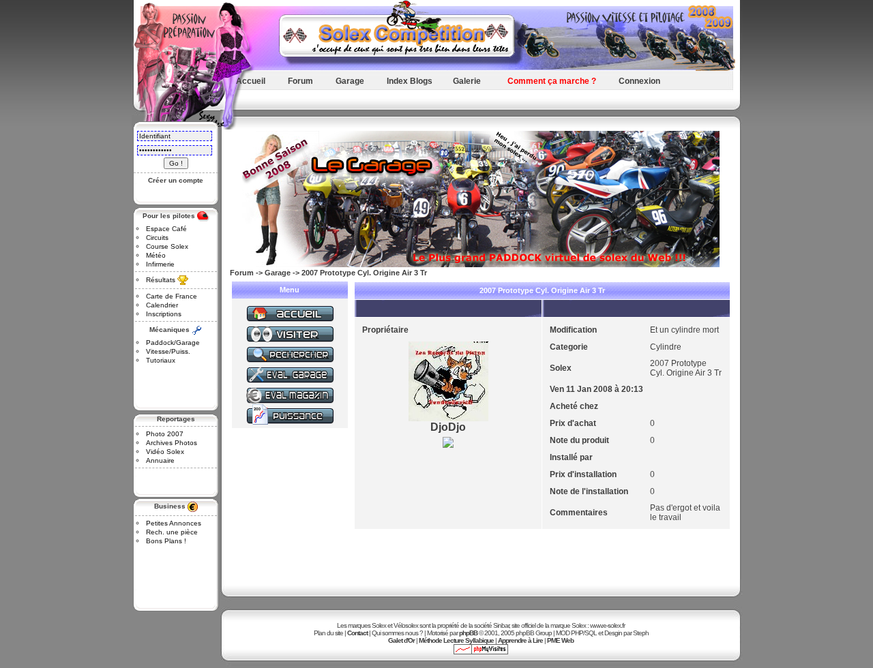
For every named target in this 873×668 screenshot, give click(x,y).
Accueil (250, 81)
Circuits (157, 237)
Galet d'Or (401, 640)
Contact (357, 633)
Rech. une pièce (172, 532)
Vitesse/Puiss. (168, 351)
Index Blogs (409, 81)
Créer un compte (175, 180)
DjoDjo (448, 427)
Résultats (160, 280)
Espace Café (166, 228)
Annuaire (160, 460)
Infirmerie (160, 264)
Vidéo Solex (165, 451)
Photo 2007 (164, 434)
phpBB (468, 633)
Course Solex (167, 246)
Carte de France (171, 296)
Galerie (467, 81)
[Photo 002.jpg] (448, 447)
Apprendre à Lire (520, 640)
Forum (300, 81)
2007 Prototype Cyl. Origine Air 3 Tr (364, 273)
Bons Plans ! (166, 541)
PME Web (560, 640)
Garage (350, 81)
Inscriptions (163, 314)
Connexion (639, 81)
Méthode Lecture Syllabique (456, 640)
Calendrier (162, 305)
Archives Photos (171, 442)
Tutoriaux (160, 360)
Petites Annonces (173, 523)
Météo (156, 255)
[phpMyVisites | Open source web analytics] (481, 652)
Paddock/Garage (173, 342)
